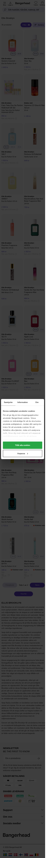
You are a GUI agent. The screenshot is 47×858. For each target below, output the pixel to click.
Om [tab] (36, 402)
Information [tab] (22, 402)
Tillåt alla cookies (22, 445)
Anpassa (21, 453)
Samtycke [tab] (8, 402)
